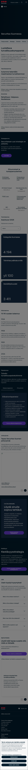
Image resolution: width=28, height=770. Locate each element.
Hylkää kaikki (14, 761)
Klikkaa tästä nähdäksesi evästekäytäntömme (11, 754)
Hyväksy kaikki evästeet (14, 764)
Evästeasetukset (14, 757)
